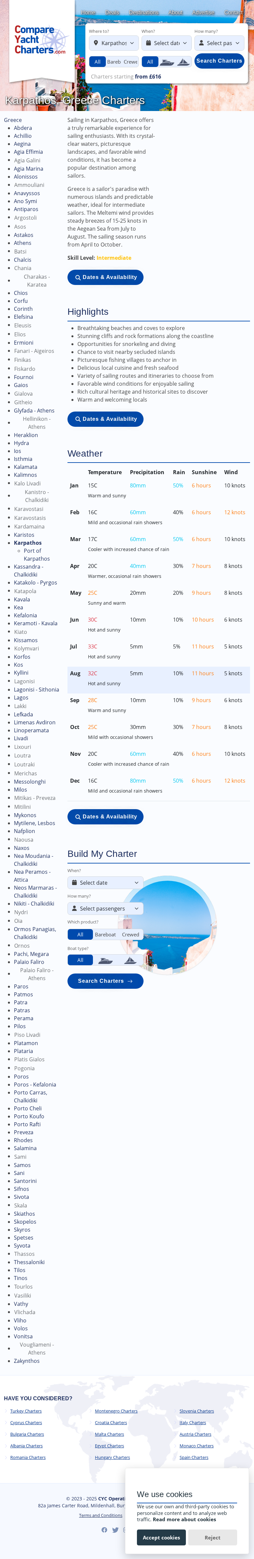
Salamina (25, 1148)
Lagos (21, 697)
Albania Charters (26, 1445)
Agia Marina (28, 168)
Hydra (21, 443)
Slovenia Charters (197, 1411)
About (175, 12)
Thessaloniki (29, 1262)
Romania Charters (28, 1457)
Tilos (19, 1270)
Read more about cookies (184, 1519)
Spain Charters (194, 1457)
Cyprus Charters (26, 1422)
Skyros (22, 1229)
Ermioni (23, 342)
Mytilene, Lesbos (34, 823)
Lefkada (23, 714)
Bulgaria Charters (27, 1434)
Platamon (26, 1043)
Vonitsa (23, 1336)
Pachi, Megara (31, 954)
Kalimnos (25, 474)
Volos (21, 1328)
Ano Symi (25, 201)
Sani (19, 1173)
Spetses (23, 1237)
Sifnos (21, 1189)
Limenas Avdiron (35, 722)
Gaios (21, 385)
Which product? (83, 922)
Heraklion (26, 435)
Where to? (99, 31)
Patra (20, 1002)
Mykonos (25, 815)
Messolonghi (30, 781)
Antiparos (26, 209)
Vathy (21, 1304)
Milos (20, 789)
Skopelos (25, 1221)
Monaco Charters (197, 1445)
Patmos (23, 994)
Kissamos (26, 640)
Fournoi (23, 377)
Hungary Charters (112, 1457)
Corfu (21, 301)
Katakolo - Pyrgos (35, 582)
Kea (18, 607)
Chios (21, 293)
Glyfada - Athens (34, 410)
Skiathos (24, 1213)
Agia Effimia (28, 151)
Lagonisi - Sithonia (36, 689)
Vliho (20, 1320)
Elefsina (23, 316)
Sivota (21, 1196)
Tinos (20, 1278)
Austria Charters (195, 1434)
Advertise (203, 12)
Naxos (21, 848)
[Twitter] (115, 1530)
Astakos (23, 235)
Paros (21, 986)
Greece (13, 120)
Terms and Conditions (100, 1515)
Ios (17, 451)
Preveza (23, 1132)
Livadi (21, 738)
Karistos (24, 534)
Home (88, 12)
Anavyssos (27, 193)
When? (148, 31)
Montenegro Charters (116, 1411)
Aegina (22, 143)
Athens (22, 243)
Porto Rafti (27, 1124)
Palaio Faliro (29, 962)
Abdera (23, 128)
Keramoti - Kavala (36, 623)
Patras (22, 1010)
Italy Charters (193, 1422)
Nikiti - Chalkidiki (34, 903)
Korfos (22, 656)
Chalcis (22, 259)
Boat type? (78, 948)
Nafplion (24, 831)
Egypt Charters (109, 1445)
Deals (112, 12)
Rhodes (23, 1140)
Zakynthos (27, 1360)
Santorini (25, 1181)
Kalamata (25, 467)
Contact (233, 12)
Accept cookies (161, 1537)
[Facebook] (104, 1530)
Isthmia (23, 459)
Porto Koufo (29, 1116)
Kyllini (21, 672)
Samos (22, 1165)
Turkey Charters (26, 1411)
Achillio (23, 135)
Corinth (23, 308)
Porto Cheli (28, 1108)
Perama (23, 1018)
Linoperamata (31, 730)
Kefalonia (25, 615)
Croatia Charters (111, 1422)
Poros (21, 1076)
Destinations (143, 12)
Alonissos (26, 176)
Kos (18, 664)
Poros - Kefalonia (35, 1084)
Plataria (23, 1051)
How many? (206, 31)
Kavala (22, 599)
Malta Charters (109, 1434)
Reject (213, 1537)
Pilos (20, 1026)
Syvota (22, 1245)
